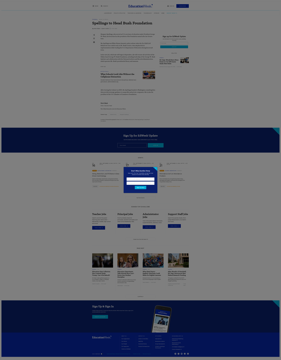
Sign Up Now (140, 187)
